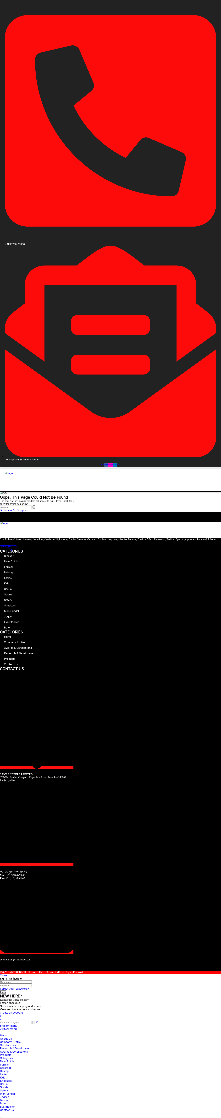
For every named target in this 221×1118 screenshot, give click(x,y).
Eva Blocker (11, 622)
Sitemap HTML (36, 972)
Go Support (20, 510)
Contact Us (11, 664)
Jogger (8, 616)
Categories (6, 1058)
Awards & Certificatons (18, 647)
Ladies (8, 578)
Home (7, 636)
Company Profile (14, 642)
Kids (6, 583)
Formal (8, 567)
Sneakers (10, 605)
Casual (8, 589)
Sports (8, 594)
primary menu (8, 1025)
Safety (8, 600)
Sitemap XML (53, 972)
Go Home (6, 510)
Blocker (9, 556)
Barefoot (5, 1067)
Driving (8, 572)
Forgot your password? (14, 988)
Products (9, 658)
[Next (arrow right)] (1, 1117)
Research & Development (19, 653)
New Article (11, 561)
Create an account (11, 1012)
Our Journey (8, 1045)
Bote (7, 627)
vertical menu (8, 1029)
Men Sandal (11, 611)
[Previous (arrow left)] (0, 1117)
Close (3, 975)
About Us (6, 1038)
